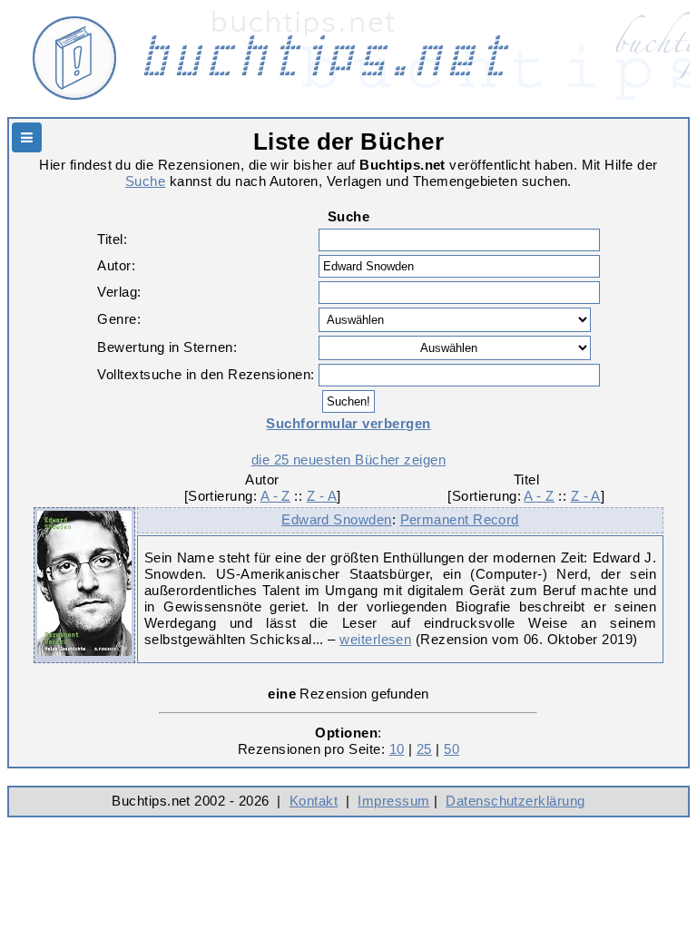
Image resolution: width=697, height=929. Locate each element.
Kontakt (314, 800)
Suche (145, 181)
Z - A (322, 496)
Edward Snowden (336, 519)
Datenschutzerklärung (515, 800)
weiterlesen (375, 639)
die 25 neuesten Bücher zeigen (348, 459)
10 (397, 749)
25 (424, 749)
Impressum (393, 800)
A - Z (275, 496)
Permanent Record (459, 519)
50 (451, 749)
